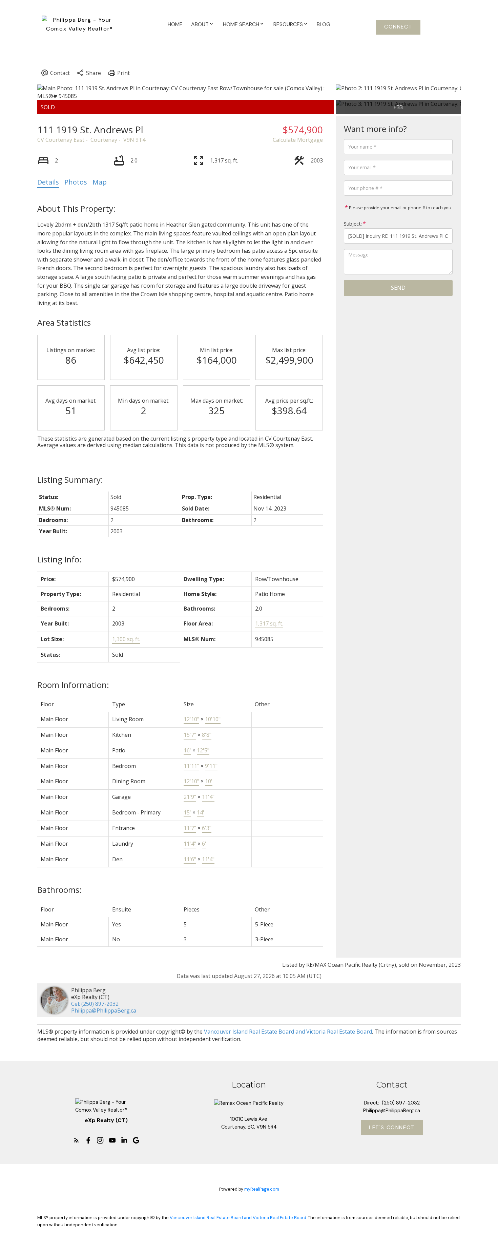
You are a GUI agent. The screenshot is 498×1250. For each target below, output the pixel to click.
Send (398, 287)
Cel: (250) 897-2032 (95, 1003)
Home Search (241, 24)
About (200, 24)
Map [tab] (99, 182)
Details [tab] (48, 182)
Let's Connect (392, 1127)
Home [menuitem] (175, 24)
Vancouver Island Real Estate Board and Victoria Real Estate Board (288, 1031)
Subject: (353, 223)
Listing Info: (59, 559)
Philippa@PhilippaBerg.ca (103, 1010)
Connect (398, 27)
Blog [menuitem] (323, 24)
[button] (398, 27)
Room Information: (73, 684)
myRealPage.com (261, 1189)
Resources (288, 24)
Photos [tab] (75, 182)
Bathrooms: (59, 889)
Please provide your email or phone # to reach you (399, 208)
